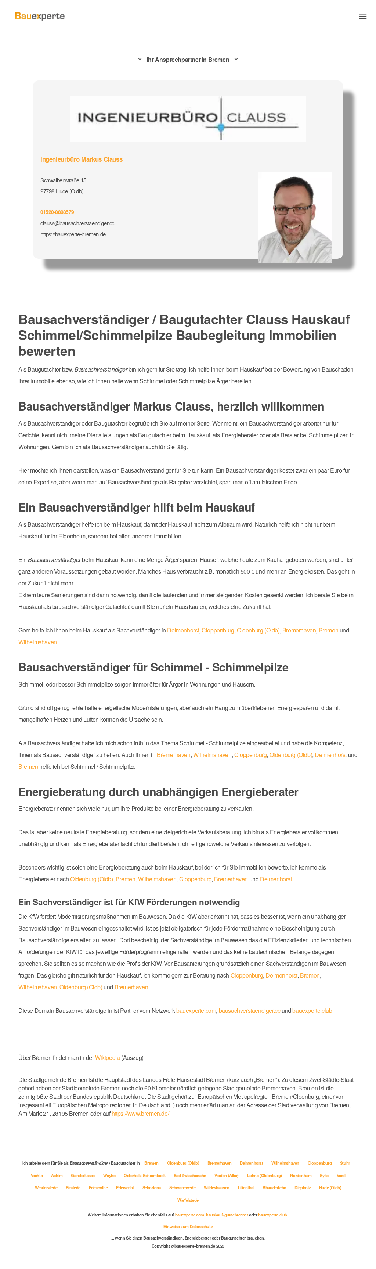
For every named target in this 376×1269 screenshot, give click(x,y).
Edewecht (125, 1187)
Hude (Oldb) (330, 1187)
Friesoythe (99, 1187)
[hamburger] (363, 16)
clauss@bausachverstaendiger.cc (77, 223)
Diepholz (302, 1187)
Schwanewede (182, 1187)
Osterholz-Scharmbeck (145, 1175)
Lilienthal (247, 1187)
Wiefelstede (188, 1200)
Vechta (37, 1175)
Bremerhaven (299, 630)
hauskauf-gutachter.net (227, 1215)
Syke (324, 1175)
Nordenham (301, 1175)
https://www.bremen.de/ (140, 1113)
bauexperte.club (312, 1010)
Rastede (74, 1187)
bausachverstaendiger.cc (250, 1010)
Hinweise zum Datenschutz (188, 1226)
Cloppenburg (218, 630)
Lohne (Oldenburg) (265, 1175)
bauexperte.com (196, 1010)
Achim (57, 1175)
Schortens (152, 1187)
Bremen (329, 630)
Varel (341, 1175)
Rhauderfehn (275, 1187)
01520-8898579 (57, 211)
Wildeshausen (217, 1187)
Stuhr (345, 1163)
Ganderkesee (83, 1175)
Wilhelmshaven (37, 642)
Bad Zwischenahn (190, 1175)
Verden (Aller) (226, 1175)
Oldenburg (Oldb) (258, 630)
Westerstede (46, 1187)
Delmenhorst (183, 630)
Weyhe (110, 1175)
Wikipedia (108, 1057)
